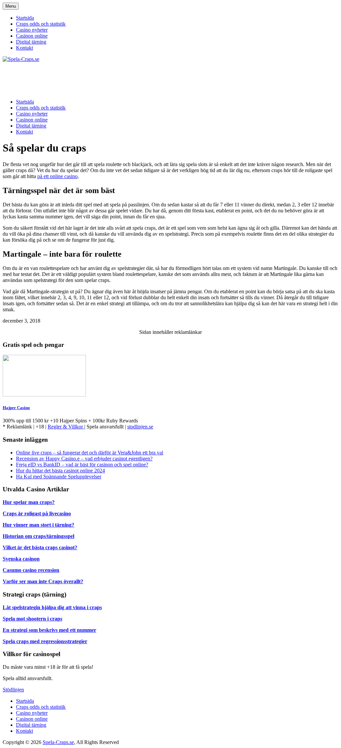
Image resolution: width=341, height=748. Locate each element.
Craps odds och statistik (41, 24)
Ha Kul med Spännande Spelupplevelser (58, 476)
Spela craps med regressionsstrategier (45, 641)
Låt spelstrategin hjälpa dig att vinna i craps (52, 607)
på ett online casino (57, 176)
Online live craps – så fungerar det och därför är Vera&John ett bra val (89, 452)
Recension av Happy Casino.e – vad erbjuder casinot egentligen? (84, 458)
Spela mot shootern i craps (32, 619)
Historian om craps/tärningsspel (38, 536)
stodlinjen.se (140, 426)
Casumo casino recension (31, 570)
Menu (10, 6)
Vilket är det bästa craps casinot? (40, 547)
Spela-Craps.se (58, 742)
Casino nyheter (32, 30)
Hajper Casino (16, 407)
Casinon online (32, 36)
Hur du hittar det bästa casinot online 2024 (60, 470)
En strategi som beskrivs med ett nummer (49, 630)
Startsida (25, 18)
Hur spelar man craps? (29, 502)
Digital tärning (31, 42)
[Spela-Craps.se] (21, 59)
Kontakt (24, 48)
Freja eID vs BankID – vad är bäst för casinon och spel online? (82, 464)
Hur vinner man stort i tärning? (38, 525)
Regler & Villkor (66, 426)
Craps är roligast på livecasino (37, 513)
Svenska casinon (21, 559)
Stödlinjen (13, 689)
